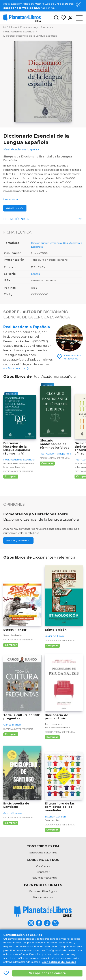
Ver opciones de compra (47, 973)
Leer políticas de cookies (59, 961)
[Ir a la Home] (4, 27)
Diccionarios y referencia (46, 243)
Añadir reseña (15, 208)
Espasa (35, 273)
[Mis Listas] (62, 18)
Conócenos (43, 866)
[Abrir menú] (79, 18)
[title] (43, 911)
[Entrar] (69, 18)
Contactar (43, 871)
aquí (53, 7)
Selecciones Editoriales (43, 852)
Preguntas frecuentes (43, 877)
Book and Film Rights (43, 891)
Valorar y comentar (18, 540)
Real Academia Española (26, 327)
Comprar (11, 476)
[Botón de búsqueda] (56, 18)
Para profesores (43, 897)
